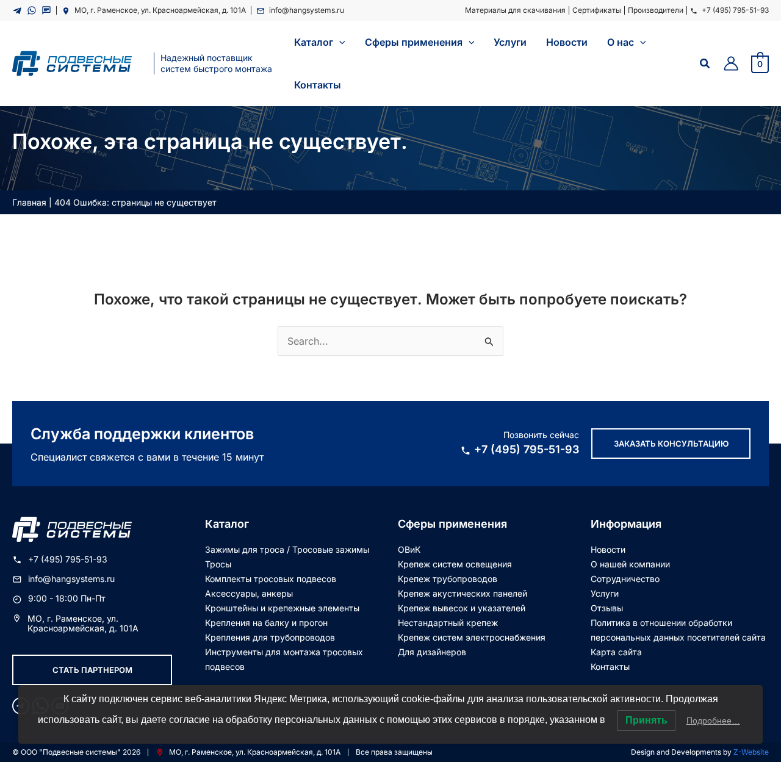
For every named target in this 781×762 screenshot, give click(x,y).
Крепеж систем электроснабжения (471, 637)
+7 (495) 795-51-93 (735, 10)
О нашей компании (630, 564)
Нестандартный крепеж (448, 622)
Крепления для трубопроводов (270, 637)
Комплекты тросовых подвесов (270, 578)
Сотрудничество (625, 578)
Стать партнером (92, 670)
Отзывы (607, 608)
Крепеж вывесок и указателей (461, 608)
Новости (608, 549)
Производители (655, 10)
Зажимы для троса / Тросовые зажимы (287, 549)
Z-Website (751, 752)
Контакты (610, 666)
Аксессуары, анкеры (249, 593)
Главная (29, 202)
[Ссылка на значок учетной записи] (731, 63)
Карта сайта (616, 652)
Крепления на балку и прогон (266, 622)
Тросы (218, 564)
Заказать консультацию (671, 443)
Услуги (605, 593)
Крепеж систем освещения (455, 564)
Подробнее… (713, 720)
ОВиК (409, 549)
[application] (339, 42)
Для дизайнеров (432, 652)
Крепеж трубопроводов (447, 578)
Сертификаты (596, 10)
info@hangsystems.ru (306, 10)
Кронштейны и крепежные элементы (282, 608)
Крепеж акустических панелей (462, 593)
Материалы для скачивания (515, 10)
